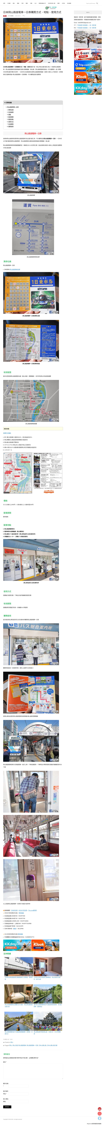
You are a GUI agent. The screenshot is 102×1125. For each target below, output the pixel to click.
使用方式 (10, 121)
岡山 (5, 15)
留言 (5, 1062)
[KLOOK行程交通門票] (45, 944)
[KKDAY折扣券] (17, 944)
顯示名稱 (5, 1085)
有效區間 (10, 112)
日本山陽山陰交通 (52, 1045)
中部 (22, 3)
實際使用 (10, 126)
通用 (58, 3)
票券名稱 (10, 110)
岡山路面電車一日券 (13, 107)
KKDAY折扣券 (23, 910)
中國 (31, 3)
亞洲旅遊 (69, 3)
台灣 (4, 3)
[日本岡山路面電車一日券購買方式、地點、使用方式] (33, 40)
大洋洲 (63, 3)
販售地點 (10, 119)
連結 (14, 928)
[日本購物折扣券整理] (88, 54)
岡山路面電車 (22, 1045)
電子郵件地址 (5, 1092)
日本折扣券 (14, 910)
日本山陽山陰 (42, 1045)
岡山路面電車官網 (15, 269)
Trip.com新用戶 (32, 910)
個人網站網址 (5, 1100)
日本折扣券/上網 (51, 3)
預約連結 (21, 913)
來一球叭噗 (11, 15)
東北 (14, 3)
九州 (35, 3)
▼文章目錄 (8, 102)
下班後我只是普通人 (82, 25)
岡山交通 (15, 1045)
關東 (18, 3)
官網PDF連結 (7, 433)
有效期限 (10, 124)
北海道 (8, 3)
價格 (9, 114)
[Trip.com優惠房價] (88, 65)
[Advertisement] (33, 88)
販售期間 (10, 117)
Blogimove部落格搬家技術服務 (94, 1123)
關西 (27, 3)
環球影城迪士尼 (42, 3)
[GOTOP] (99, 1118)
